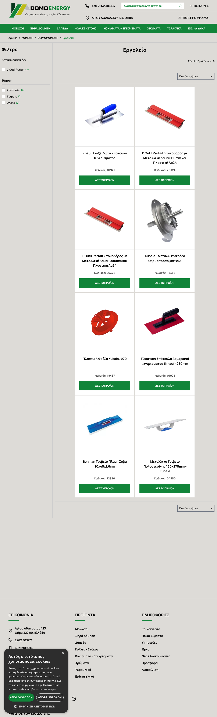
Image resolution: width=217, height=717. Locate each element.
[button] (36, 706)
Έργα (146, 649)
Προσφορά (150, 663)
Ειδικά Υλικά (84, 676)
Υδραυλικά (83, 670)
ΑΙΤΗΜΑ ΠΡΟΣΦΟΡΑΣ (193, 18)
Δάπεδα (80, 642)
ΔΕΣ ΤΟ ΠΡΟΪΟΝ (104, 180)
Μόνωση (81, 629)
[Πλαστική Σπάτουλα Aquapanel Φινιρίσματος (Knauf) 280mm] (165, 322)
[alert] (36, 681)
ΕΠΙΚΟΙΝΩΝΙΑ (199, 6)
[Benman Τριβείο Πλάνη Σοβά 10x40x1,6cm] (104, 425)
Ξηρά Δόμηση (85, 636)
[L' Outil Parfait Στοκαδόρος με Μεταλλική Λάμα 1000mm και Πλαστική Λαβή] (104, 219)
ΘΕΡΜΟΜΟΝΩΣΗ (48, 38)
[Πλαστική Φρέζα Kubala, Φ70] (104, 322)
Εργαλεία (68, 38)
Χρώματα (82, 663)
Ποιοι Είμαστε (152, 636)
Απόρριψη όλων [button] (50, 697)
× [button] (63, 653)
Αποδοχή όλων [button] (21, 697)
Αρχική (12, 38)
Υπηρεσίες (149, 642)
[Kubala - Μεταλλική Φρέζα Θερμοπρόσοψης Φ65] (165, 219)
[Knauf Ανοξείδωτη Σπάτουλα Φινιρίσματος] (104, 116)
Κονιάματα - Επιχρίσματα (94, 656)
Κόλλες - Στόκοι (86, 649)
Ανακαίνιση (150, 670)
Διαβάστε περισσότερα (41, 689)
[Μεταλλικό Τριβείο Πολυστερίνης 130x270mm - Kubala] (165, 425)
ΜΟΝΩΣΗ (27, 38)
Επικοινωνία (151, 629)
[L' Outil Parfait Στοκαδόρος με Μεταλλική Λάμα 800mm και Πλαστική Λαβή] (165, 116)
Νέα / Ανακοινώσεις (156, 656)
